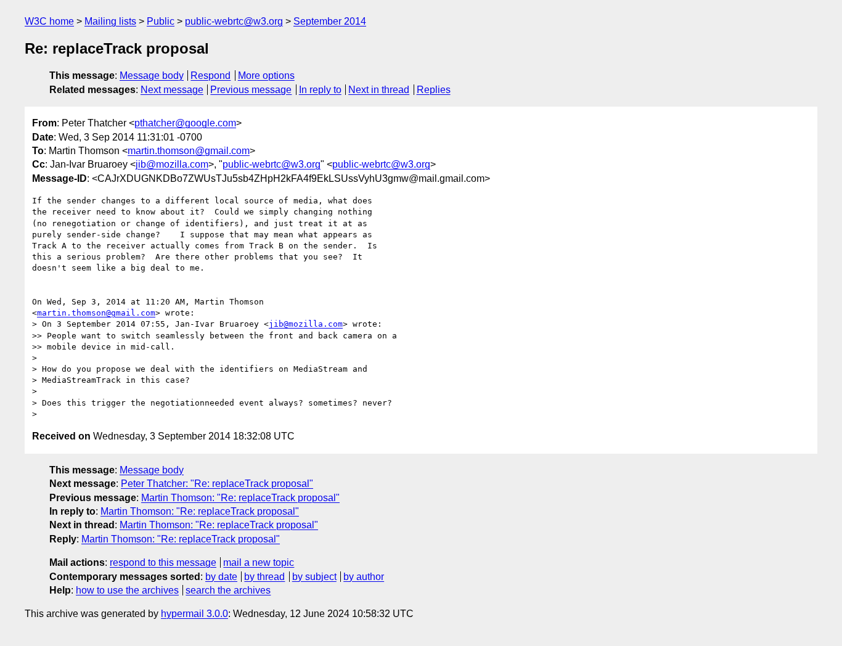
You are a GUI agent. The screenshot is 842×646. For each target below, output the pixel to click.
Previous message (251, 89)
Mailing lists (110, 21)
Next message (172, 89)
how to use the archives (127, 590)
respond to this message (163, 562)
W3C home (49, 21)
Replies (434, 89)
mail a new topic (258, 562)
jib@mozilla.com (172, 164)
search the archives (228, 590)
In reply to (320, 89)
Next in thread (378, 89)
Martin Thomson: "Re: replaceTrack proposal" (240, 498)
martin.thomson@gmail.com (189, 150)
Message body (152, 75)
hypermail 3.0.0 (194, 613)
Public (160, 21)
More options (266, 75)
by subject (314, 576)
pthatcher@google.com (185, 123)
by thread (264, 576)
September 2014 (329, 21)
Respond (210, 75)
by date (221, 576)
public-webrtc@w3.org (234, 21)
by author (363, 576)
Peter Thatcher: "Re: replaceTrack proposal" (217, 483)
